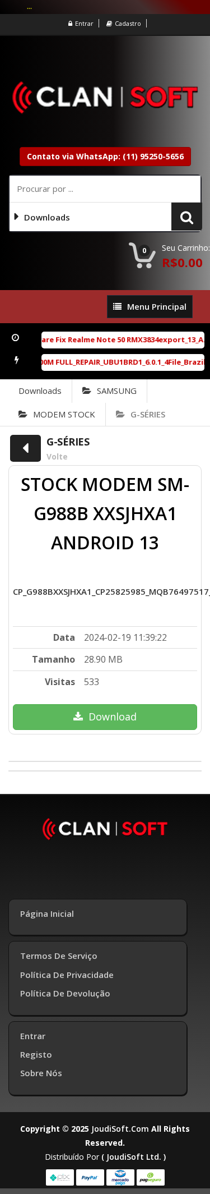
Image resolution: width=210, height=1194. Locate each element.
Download (112, 716)
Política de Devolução (65, 993)
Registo (36, 1054)
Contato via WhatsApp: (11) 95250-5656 (105, 156)
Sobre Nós (41, 1072)
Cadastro (128, 23)
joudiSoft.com (120, 1128)
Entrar (84, 23)
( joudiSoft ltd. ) (133, 1156)
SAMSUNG (117, 390)
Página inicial (47, 913)
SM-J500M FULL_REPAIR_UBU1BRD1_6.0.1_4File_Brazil (108, 362)
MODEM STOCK (64, 414)
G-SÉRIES (147, 414)
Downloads (40, 390)
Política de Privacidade (67, 974)
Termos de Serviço (58, 955)
